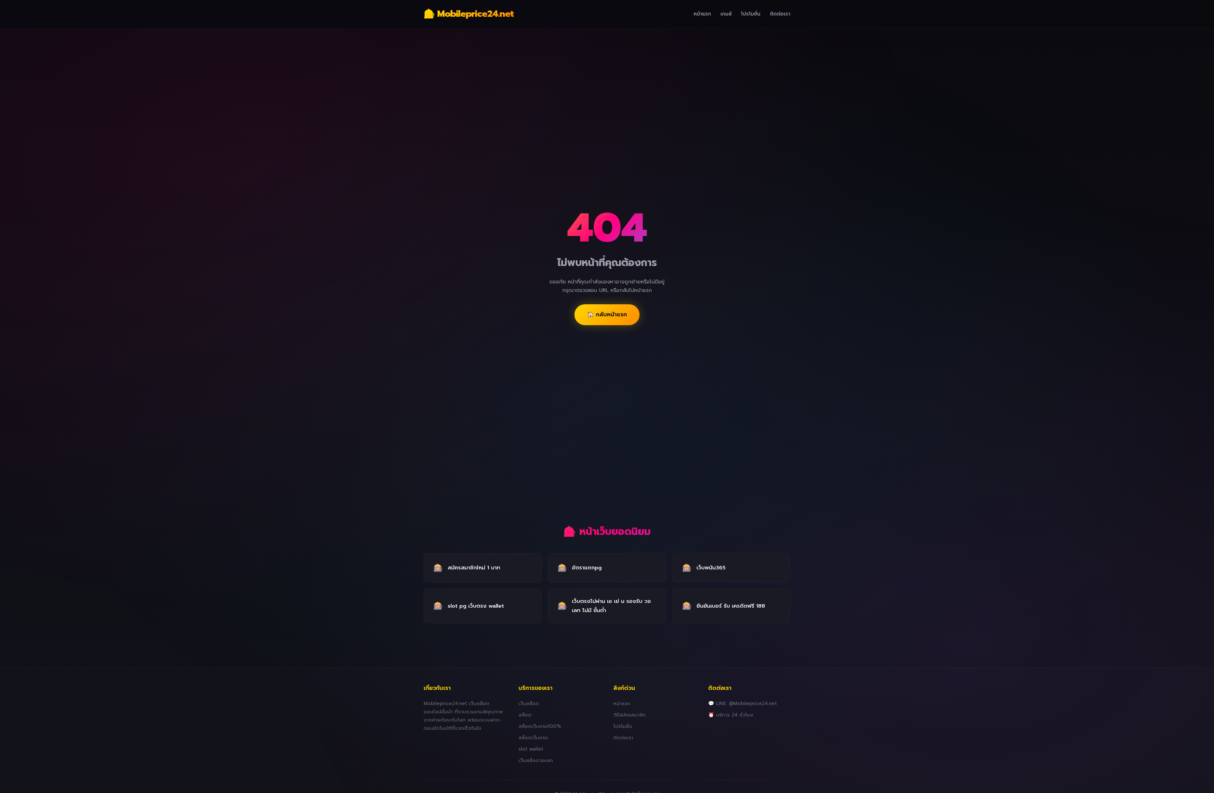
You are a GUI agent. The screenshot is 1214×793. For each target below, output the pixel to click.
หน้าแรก (702, 14)
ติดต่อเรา (780, 14)
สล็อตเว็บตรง (533, 737)
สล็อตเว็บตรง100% (539, 726)
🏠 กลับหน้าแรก (607, 314)
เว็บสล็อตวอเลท (535, 760)
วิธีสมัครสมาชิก (629, 714)
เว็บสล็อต (528, 703)
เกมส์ (726, 14)
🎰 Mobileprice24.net (469, 14)
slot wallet (530, 749)
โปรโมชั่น (750, 14)
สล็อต (524, 714)
